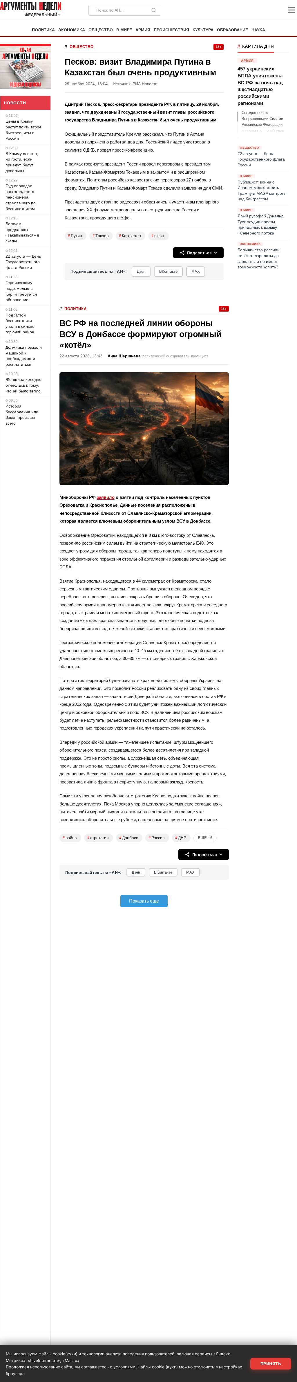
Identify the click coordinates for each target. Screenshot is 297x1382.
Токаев (100, 236)
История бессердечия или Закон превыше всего (22, 414)
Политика (43, 30)
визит (157, 236)
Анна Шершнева (124, 356)
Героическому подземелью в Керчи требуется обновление (21, 291)
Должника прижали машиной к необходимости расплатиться (24, 356)
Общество (100, 30)
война (70, 838)
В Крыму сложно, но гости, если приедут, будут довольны (22, 162)
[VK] (275, 10)
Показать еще (144, 901)
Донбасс (128, 838)
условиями (124, 1366)
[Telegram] (261, 10)
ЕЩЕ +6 (205, 838)
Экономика (71, 30)
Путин (75, 236)
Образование (232, 30)
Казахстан (130, 236)
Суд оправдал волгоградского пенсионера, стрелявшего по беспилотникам (21, 197)
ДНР (180, 838)
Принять (270, 1363)
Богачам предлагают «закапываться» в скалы (22, 232)
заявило (106, 497)
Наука (258, 30)
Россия (156, 838)
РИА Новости (145, 84)
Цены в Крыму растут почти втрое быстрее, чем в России (23, 130)
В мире (124, 30)
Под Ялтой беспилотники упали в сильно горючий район (20, 323)
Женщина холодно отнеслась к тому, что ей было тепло (23, 385)
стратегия (98, 838)
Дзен (141, 271)
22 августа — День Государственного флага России (23, 262)
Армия (142, 30)
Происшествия (171, 30)
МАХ (195, 271)
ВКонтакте (168, 271)
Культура (203, 30)
